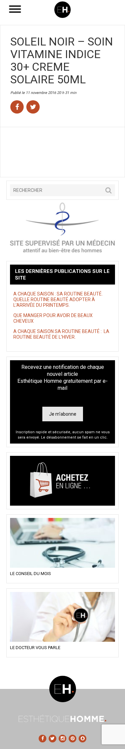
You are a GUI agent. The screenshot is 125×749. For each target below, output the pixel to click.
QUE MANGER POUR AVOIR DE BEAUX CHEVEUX (53, 318)
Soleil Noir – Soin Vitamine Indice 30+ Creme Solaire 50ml (61, 60)
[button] (108, 190)
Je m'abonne (62, 414)
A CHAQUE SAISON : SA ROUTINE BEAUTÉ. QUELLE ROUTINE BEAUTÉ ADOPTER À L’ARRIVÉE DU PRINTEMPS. (58, 299)
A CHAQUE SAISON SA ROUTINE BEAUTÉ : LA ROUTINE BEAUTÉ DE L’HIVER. (61, 334)
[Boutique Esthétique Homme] (62, 480)
